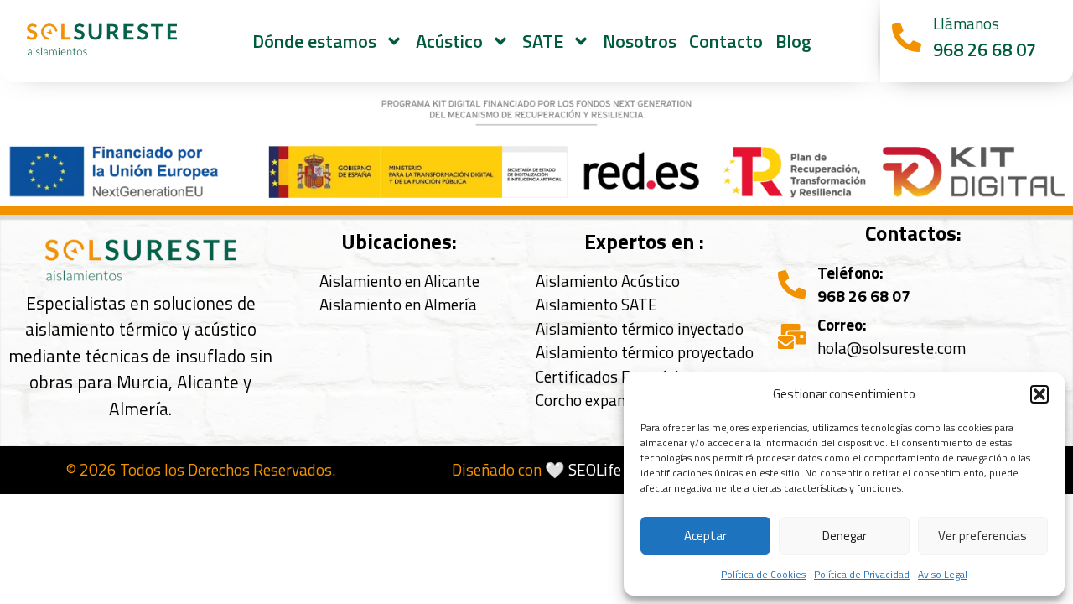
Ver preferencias (982, 535)
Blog (793, 41)
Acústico (449, 41)
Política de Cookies (763, 574)
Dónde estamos (314, 41)
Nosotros (639, 41)
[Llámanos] (906, 37)
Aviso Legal (942, 574)
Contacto (726, 41)
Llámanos (966, 23)
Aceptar (705, 535)
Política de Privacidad (862, 574)
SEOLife (594, 469)
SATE (542, 41)
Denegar (844, 535)
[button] (1039, 394)
